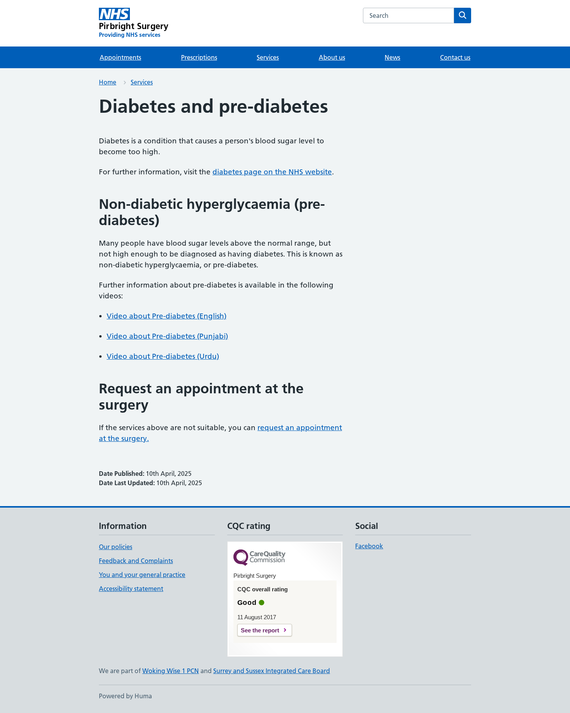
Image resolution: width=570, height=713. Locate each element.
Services (268, 57)
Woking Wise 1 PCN (170, 671)
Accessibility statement (131, 588)
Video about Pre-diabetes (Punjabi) (167, 336)
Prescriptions (199, 57)
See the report (260, 630)
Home (107, 82)
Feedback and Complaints (136, 561)
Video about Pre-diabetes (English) (166, 316)
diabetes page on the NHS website (272, 171)
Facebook (369, 546)
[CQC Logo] (259, 558)
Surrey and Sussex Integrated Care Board (271, 671)
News (392, 57)
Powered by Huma (125, 696)
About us (332, 57)
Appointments (120, 57)
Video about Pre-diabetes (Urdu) (163, 356)
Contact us (455, 57)
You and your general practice (142, 575)
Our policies (115, 547)
